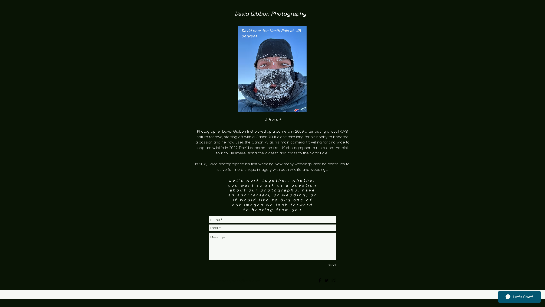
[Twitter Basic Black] (326, 280)
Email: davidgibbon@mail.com (248, 281)
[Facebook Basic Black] (320, 280)
